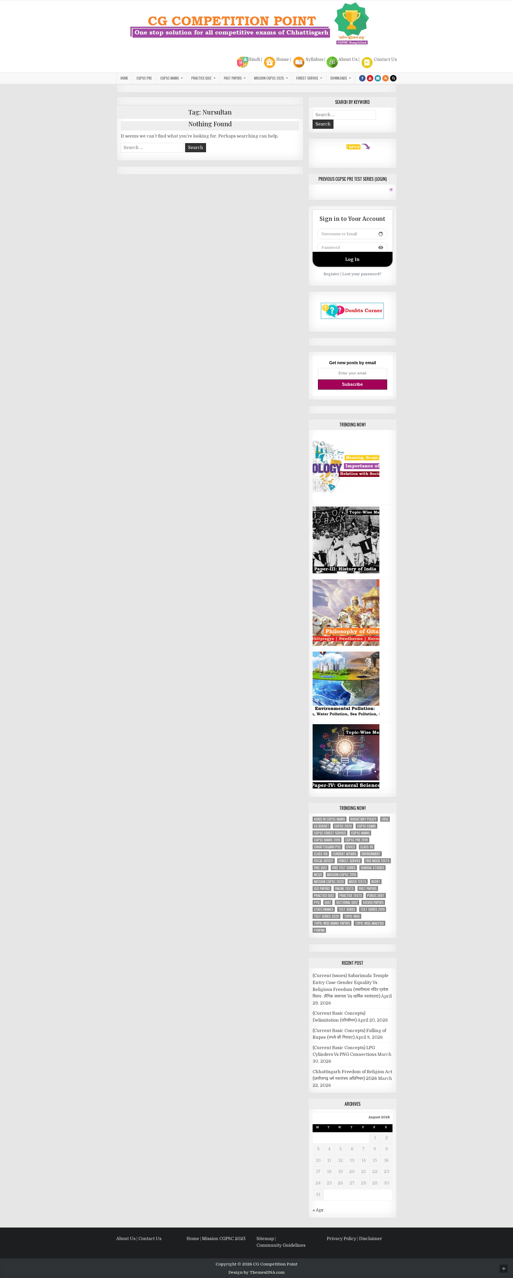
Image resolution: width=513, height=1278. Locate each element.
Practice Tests (350, 895)
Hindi (254, 59)
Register (331, 274)
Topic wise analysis (369, 923)
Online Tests (344, 888)
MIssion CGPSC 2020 (329, 881)
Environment (371, 853)
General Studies (372, 867)
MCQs (318, 874)
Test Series (347, 909)
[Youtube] (370, 78)
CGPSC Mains (169, 78)
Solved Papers (373, 902)
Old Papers (322, 888)
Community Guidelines (280, 1245)
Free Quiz (320, 867)
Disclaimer (370, 1238)
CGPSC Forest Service (330, 833)
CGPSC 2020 (343, 826)
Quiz (328, 902)
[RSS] (385, 78)
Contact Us (385, 59)
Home (282, 59)
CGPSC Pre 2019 (356, 839)
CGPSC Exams (366, 826)
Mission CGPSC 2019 (341, 874)
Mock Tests (357, 881)
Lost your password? (362, 274)
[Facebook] (362, 78)
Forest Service (307, 78)
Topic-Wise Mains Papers (332, 923)
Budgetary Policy (363, 819)
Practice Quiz (201, 78)
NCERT (375, 881)
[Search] (393, 78)
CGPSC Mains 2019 (327, 839)
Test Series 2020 (326, 916)
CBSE (385, 819)
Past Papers (368, 888)
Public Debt (375, 895)
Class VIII (321, 853)
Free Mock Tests (378, 860)
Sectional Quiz (347, 902)
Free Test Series (344, 867)
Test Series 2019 (372, 909)
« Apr (318, 1210)
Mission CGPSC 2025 (269, 78)
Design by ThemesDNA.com (256, 1272)
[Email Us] (378, 78)
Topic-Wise (352, 916)
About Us (347, 59)
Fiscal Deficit (323, 860)
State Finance (323, 909)
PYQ (317, 902)
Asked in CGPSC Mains (329, 819)
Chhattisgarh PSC (327, 846)
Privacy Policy (341, 1238)
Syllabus (314, 59)
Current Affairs (344, 853)
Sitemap (265, 1238)
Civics (350, 846)
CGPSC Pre (144, 78)
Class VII (366, 846)
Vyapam (319, 930)
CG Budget (321, 826)
